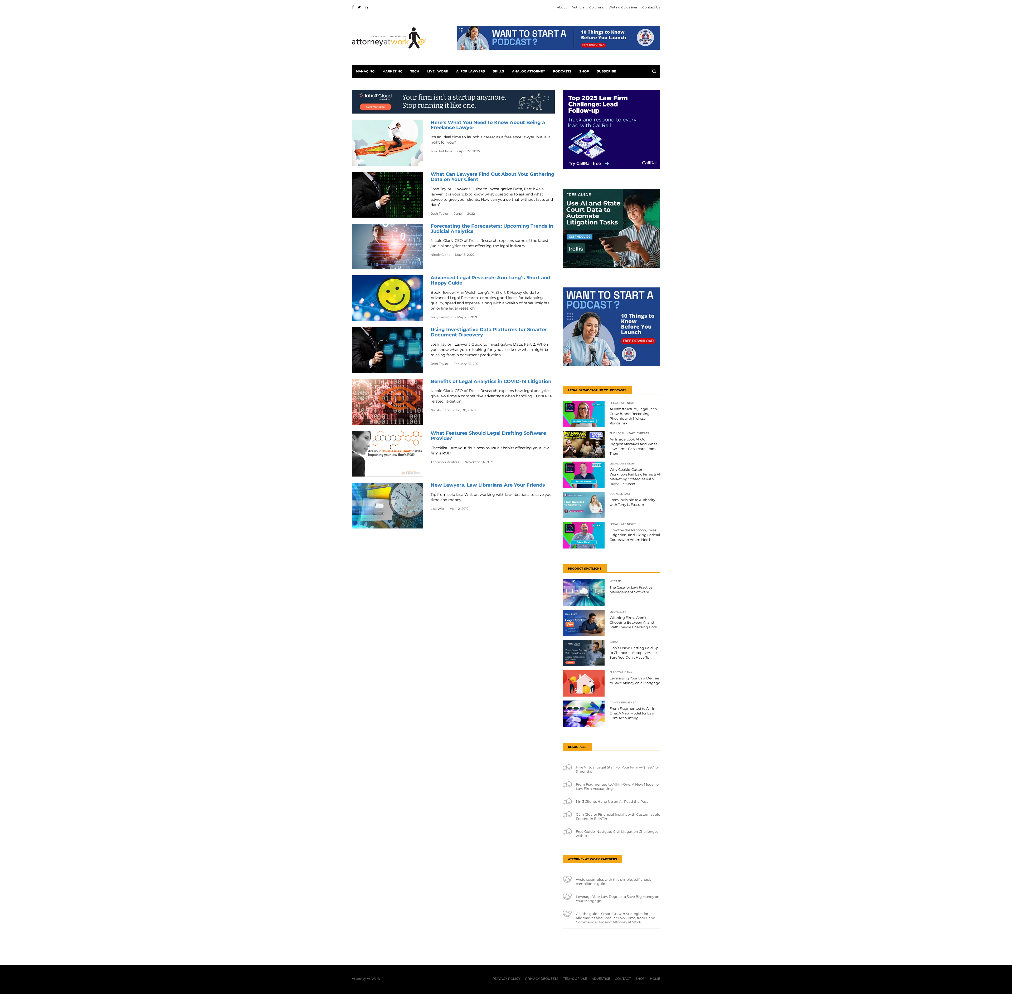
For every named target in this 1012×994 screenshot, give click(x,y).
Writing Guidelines (623, 7)
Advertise (601, 979)
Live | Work (437, 71)
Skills (498, 71)
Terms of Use (575, 979)
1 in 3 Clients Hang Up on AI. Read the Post (612, 801)
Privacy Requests (541, 979)
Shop (584, 71)
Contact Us (651, 7)
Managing (365, 71)
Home (655, 979)
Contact (623, 979)
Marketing (392, 71)
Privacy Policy (506, 979)
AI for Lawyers (470, 71)
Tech (414, 71)
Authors (578, 7)
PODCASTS (562, 71)
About (562, 7)
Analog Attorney (528, 71)
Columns (596, 7)
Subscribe (606, 71)
